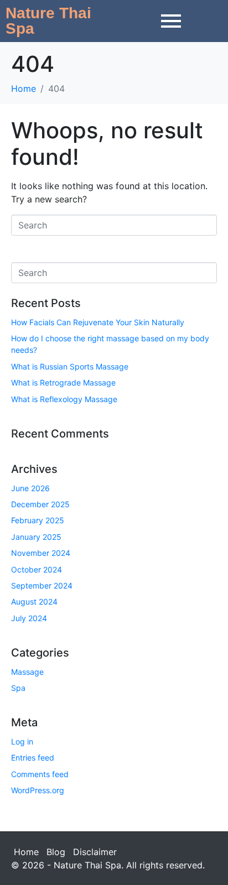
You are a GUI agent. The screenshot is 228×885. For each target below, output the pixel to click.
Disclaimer (95, 851)
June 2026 (30, 488)
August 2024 (34, 601)
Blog (55, 851)
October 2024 (36, 569)
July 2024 (29, 618)
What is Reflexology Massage (64, 399)
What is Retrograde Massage (63, 382)
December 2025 (40, 504)
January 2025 (36, 537)
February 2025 (37, 520)
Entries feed (32, 757)
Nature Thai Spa (48, 20)
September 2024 (41, 585)
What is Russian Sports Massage (69, 366)
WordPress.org (37, 790)
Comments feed (40, 774)
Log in (22, 741)
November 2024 (40, 553)
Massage (27, 671)
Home (26, 851)
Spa (18, 688)
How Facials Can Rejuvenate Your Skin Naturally (97, 322)
